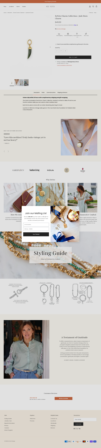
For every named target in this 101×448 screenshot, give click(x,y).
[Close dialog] (77, 208)
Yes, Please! (36, 234)
